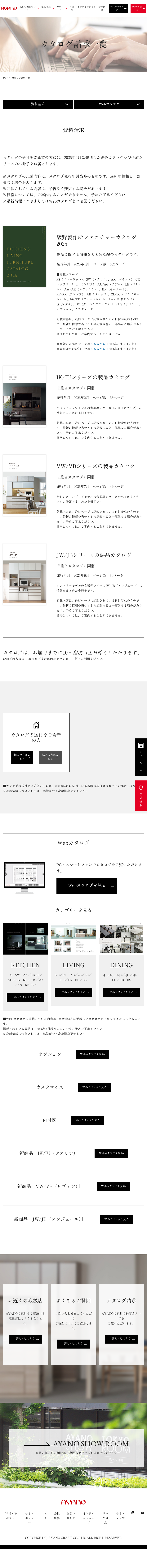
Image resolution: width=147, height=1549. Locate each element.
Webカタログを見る (87, 885)
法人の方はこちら (50, 757)
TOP (5, 77)
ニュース (44, 1516)
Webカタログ (109, 104)
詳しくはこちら (25, 1338)
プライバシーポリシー (10, 1516)
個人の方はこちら (22, 757)
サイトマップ (120, 1516)
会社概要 (57, 1516)
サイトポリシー (29, 1518)
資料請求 (38, 104)
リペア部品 (106, 1518)
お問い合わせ (71, 1516)
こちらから (97, 343)
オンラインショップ (88, 1518)
